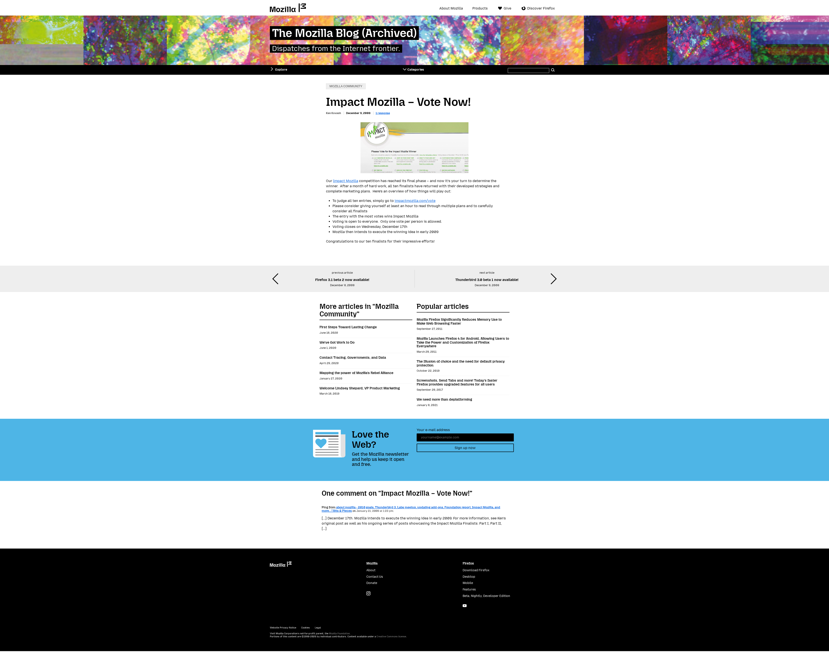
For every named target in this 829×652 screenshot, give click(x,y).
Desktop (469, 577)
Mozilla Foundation (339, 633)
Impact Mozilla (345, 181)
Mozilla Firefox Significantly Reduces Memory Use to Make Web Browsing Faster (459, 321)
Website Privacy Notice (283, 627)
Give (507, 8)
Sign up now (465, 448)
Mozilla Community (345, 86)
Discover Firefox (541, 8)
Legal (318, 627)
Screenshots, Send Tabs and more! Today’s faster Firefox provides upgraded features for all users (457, 382)
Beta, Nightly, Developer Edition (486, 596)
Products (480, 8)
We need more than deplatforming (444, 399)
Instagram (368, 593)
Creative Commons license (391, 636)
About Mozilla (451, 8)
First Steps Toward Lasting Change (348, 327)
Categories (415, 69)
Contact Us (374, 577)
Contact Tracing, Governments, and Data (353, 357)
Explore (281, 69)
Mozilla (288, 7)
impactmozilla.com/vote (415, 201)
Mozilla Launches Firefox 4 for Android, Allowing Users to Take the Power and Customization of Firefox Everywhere (463, 342)
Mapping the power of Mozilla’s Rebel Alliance (356, 373)
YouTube (465, 605)
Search (553, 70)
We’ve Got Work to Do (337, 342)
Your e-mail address (433, 430)
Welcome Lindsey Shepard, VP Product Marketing (360, 388)
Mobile (468, 583)
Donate (371, 583)
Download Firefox (476, 570)
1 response (383, 113)
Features (469, 589)
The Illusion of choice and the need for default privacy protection (461, 363)
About (370, 570)
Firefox (468, 563)
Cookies (305, 627)
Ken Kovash (333, 113)
